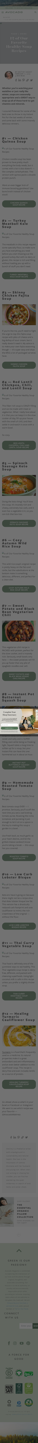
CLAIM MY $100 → (9, 728)
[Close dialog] (36, 710)
